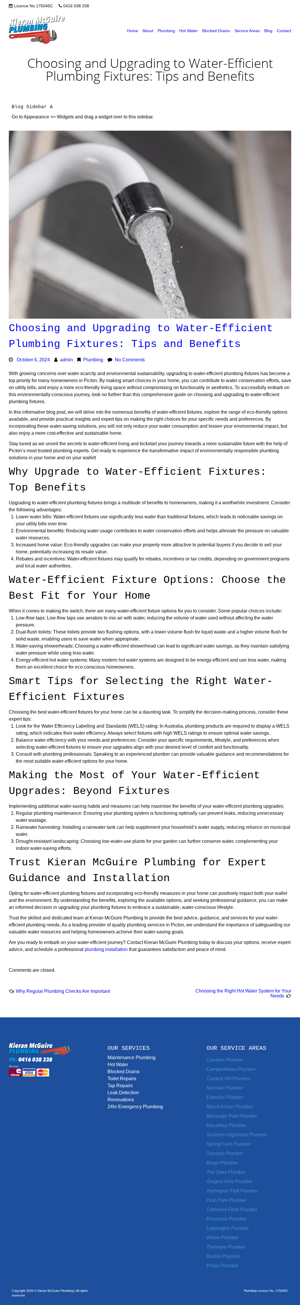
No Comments (130, 359)
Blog (268, 30)
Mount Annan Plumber (230, 1106)
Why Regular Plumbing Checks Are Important (63, 991)
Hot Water (188, 30)
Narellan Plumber (225, 1087)
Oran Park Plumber (226, 1200)
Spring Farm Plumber (229, 1144)
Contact (284, 30)
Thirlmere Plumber (226, 1246)
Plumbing (166, 30)
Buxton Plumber (223, 1256)
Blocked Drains (216, 30)
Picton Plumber (222, 1265)
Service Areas (247, 30)
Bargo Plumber (222, 1162)
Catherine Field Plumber (232, 1209)
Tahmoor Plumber (225, 1153)
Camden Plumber (225, 1059)
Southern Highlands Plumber (237, 1134)
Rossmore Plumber (227, 1218)
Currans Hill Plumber (228, 1078)
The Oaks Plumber (226, 1172)
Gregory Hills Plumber (230, 1181)
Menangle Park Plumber (232, 1116)
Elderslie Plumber (225, 1097)
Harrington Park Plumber (232, 1190)
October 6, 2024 (33, 359)
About (147, 30)
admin (66, 359)
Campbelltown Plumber (231, 1069)
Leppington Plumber (228, 1228)
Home (132, 30)
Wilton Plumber (222, 1237)
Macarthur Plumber (226, 1125)
